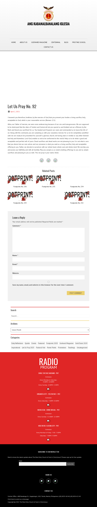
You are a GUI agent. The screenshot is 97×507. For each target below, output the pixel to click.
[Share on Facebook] (41, 160)
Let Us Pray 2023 (28, 347)
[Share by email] (55, 160)
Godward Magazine (39, 42)
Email (15, 264)
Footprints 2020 (52, 343)
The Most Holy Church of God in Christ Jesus (34, 502)
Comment (16, 226)
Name (15, 255)
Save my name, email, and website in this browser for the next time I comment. (43, 285)
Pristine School (79, 42)
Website (15, 273)
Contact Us (48, 47)
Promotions (62, 347)
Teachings (71, 347)
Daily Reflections (17, 343)
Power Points (51, 347)
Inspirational (15, 347)
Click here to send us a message (18, 499)
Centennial (55, 42)
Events (34, 343)
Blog (66, 42)
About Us (23, 42)
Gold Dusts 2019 (81, 343)
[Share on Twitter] (48, 160)
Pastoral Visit (40, 347)
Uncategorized (82, 347)
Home (13, 42)
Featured (41, 343)
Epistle (27, 343)
